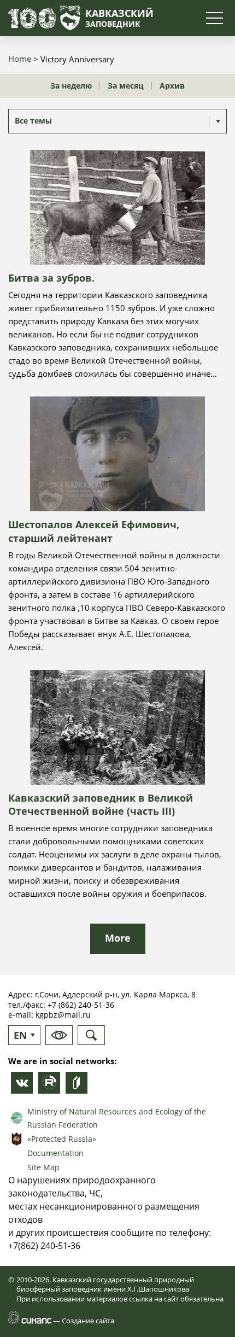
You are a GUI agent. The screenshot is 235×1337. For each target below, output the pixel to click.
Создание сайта (88, 1321)
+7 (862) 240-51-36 (81, 1005)
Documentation (55, 1153)
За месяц (126, 85)
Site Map (43, 1167)
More (118, 937)
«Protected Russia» (61, 1139)
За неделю (71, 85)
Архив (172, 85)
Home (19, 58)
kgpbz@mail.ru (63, 1014)
